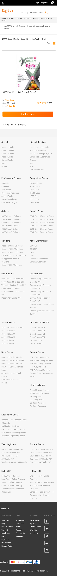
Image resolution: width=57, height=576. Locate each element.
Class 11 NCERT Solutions (12, 249)
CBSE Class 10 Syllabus (11, 223)
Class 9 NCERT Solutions (11, 265)
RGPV (32, 166)
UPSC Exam (34, 203)
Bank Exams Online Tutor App (13, 479)
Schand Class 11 (8, 334)
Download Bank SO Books (11, 364)
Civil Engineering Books (10, 426)
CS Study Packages (9, 203)
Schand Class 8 (7, 344)
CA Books (5, 183)
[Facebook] (46, 522)
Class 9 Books (7, 157)
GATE (32, 252)
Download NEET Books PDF (41, 453)
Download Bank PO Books (11, 357)
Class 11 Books (7, 150)
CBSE (3, 163)
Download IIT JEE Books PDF (41, 449)
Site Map (19, 536)
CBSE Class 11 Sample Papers (42, 219)
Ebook (35, 19)
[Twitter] (46, 529)
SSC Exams (34, 199)
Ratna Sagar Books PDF (10, 288)
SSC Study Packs (37, 400)
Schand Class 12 (8, 331)
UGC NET (33, 246)
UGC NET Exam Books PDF (12, 449)
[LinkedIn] (46, 543)
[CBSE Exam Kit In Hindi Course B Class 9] (28, 72)
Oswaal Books (7, 160)
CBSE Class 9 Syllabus (10, 226)
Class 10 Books (7, 154)
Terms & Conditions (5, 531)
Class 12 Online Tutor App (11, 482)
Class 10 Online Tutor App (11, 486)
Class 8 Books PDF (37, 328)
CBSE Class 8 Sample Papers (41, 229)
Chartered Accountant (39, 259)
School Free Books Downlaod (41, 492)
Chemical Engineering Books (13, 436)
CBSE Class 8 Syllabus (10, 229)
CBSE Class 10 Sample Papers (42, 223)
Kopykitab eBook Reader (19, 527)
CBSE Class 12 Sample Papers (42, 216)
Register (44, 3)
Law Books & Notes (37, 170)
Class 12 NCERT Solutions (12, 246)
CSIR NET (33, 249)
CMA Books (6, 190)
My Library (34, 533)
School (19, 19)
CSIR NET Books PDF (9, 456)
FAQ (3, 524)
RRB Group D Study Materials (41, 360)
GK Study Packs (36, 397)
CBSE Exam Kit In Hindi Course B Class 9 (19, 92)
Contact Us (4, 509)
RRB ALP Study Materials (40, 370)
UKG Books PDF (36, 344)
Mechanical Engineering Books (14, 420)
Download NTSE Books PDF (41, 456)
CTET (32, 255)
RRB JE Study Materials (39, 357)
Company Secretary (38, 262)
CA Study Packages (9, 199)
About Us (5, 520)
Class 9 (27, 19)
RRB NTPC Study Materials (40, 364)
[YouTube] (46, 536)
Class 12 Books (7, 147)
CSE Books (5, 423)
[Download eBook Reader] (3, 3)
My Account (35, 524)
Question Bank (46, 19)
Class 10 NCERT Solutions (12, 252)
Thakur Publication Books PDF (13, 285)
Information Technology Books (13, 433)
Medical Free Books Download (42, 482)
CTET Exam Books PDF (10, 453)
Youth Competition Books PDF (13, 282)
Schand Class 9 (7, 340)
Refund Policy (7, 546)
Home (3, 19)
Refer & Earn (35, 520)
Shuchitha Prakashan (10, 193)
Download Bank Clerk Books (12, 360)
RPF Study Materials (38, 367)
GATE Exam (34, 190)
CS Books (5, 187)
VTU (31, 163)
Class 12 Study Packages (40, 390)
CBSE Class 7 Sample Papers (41, 232)
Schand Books (7, 196)
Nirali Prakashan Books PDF (12, 279)
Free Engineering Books (39, 147)
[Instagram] (46, 551)
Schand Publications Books (12, 328)
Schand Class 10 (8, 337)
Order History (35, 527)
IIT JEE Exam (35, 193)
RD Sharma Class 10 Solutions (13, 255)
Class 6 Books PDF (37, 334)
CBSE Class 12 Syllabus (11, 216)
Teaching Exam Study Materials (14, 462)
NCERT (11, 19)
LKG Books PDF (36, 340)
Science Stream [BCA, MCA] (41, 154)
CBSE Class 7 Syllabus (10, 232)
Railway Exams (36, 183)
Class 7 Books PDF (37, 331)
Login (37, 3)
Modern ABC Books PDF (11, 298)
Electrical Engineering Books (13, 429)
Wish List (33, 530)
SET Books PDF (7, 459)
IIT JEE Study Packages (39, 393)
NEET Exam (34, 196)
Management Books (38, 150)
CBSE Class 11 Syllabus (11, 219)
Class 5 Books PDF (37, 337)
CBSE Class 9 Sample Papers (41, 226)
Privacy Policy (7, 527)
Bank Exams (35, 187)
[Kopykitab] (7, 10)
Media (3, 536)
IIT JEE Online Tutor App (10, 476)
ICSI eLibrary (21, 520)
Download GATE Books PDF (41, 459)
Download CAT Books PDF (40, 462)
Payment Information (6, 541)
